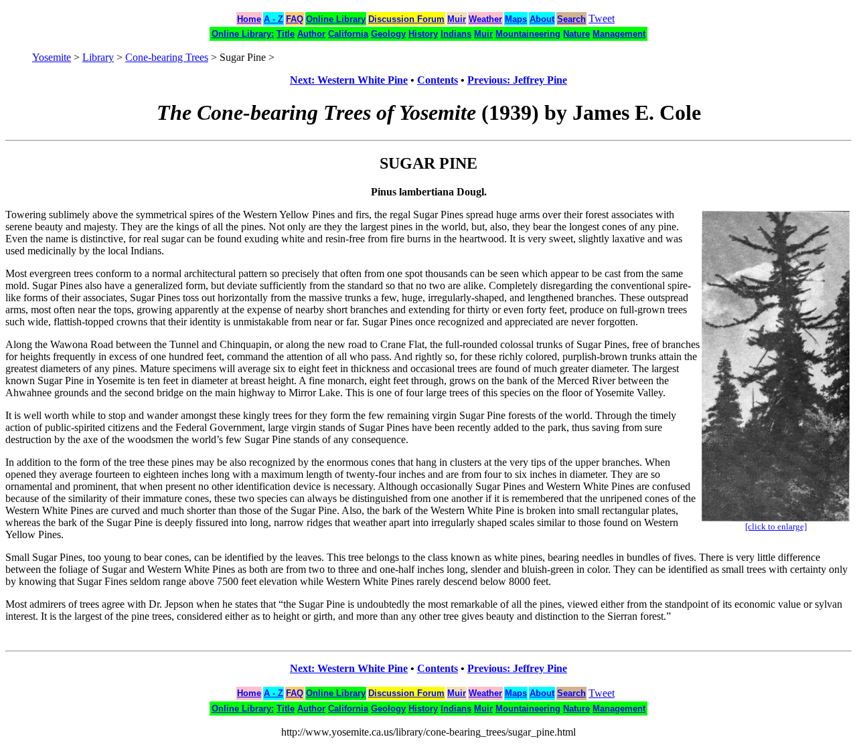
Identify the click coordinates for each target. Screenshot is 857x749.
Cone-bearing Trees (166, 57)
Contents (437, 80)
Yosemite (51, 57)
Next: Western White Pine (349, 80)
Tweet (602, 18)
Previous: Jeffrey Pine (517, 80)
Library (98, 57)
